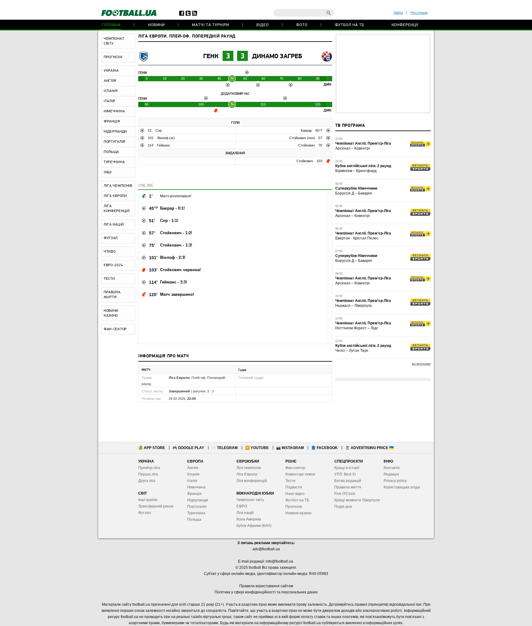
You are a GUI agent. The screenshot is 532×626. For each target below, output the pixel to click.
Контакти (392, 468)
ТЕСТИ (109, 279)
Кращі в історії (346, 468)
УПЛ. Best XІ (345, 474)
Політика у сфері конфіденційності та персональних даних (266, 592)
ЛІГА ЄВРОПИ (115, 196)
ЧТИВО (110, 252)
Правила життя (347, 487)
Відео (262, 25)
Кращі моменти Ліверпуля (357, 500)
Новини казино (298, 513)
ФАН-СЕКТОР (115, 329)
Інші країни (147, 500)
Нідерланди (197, 500)
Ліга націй (245, 513)
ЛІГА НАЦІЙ (114, 225)
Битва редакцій (347, 481)
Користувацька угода (402, 487)
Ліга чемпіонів (248, 468)
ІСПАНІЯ (111, 91)
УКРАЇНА (111, 71)
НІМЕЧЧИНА (114, 111)
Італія (192, 481)
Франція (194, 494)
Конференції (405, 25)
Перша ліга (148, 474)
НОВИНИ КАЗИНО (111, 313)
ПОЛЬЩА (111, 152)
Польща (194, 519)
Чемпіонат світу (250, 500)
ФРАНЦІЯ (112, 121)
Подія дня (343, 506)
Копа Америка (248, 519)
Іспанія (193, 474)
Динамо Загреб (277, 56)
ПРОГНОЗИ (113, 57)
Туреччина (196, 513)
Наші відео (294, 494)
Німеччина (196, 487)
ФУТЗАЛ (111, 238)
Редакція (391, 474)
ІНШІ (108, 172)
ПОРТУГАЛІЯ (114, 142)
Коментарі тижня (300, 474)
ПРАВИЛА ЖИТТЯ (112, 295)
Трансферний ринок (155, 506)
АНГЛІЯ (110, 81)
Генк (211, 56)
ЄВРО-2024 (113, 265)
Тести (290, 481)
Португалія (197, 506)
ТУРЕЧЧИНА (114, 162)
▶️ (257, 448)
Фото (302, 25)
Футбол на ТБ (349, 25)
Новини (156, 25)
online (146, 185)
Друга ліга (146, 481)
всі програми (421, 363)
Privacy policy (395, 481)
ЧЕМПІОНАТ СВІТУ (114, 41)
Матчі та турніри (210, 25)
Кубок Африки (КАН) (254, 526)
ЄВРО (241, 506)
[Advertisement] (383, 73)
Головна (111, 25)
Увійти (398, 12)
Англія (192, 468)
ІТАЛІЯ (109, 101)
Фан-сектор (295, 468)
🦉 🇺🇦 (369, 448)
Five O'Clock (344, 494)
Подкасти (293, 487)
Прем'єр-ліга (149, 468)
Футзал (144, 513)
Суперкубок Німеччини (356, 188)
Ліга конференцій (251, 481)
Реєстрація (419, 12)
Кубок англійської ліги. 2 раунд (363, 166)
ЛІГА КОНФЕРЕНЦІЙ (117, 208)
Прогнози (293, 506)
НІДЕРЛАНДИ (115, 132)
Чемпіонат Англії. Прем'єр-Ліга (363, 143)
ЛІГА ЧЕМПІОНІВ (118, 186)
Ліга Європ (245, 474)
